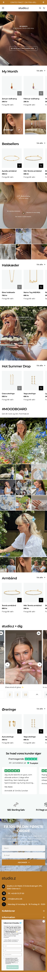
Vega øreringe (30, 393)
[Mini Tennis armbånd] (33, 158)
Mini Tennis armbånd (33, 171)
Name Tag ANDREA (32, 292)
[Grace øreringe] (12, 380)
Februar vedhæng (31, 99)
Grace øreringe (8, 393)
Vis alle (40, 71)
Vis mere (9, 787)
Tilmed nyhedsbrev (12, 967)
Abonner (22, 862)
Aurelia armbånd (9, 171)
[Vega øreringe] (33, 380)
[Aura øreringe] (12, 724)
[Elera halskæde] (12, 279)
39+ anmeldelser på (17, 763)
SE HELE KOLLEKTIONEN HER (22, 48)
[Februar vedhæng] (33, 85)
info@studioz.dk (15, 899)
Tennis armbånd (9, 605)
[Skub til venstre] (7, 664)
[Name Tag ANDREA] (33, 279)
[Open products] (19, 694)
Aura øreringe (8, 737)
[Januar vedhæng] (12, 85)
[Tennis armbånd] (12, 592)
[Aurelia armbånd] (12, 158)
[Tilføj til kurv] (19, 93)
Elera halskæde (8, 292)
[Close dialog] (43, 921)
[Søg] (40, 8)
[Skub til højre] (39, 664)
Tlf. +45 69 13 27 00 (16, 893)
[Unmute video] (39, 633)
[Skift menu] (3, 8)
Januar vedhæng (9, 99)
